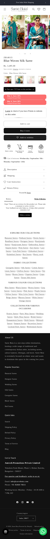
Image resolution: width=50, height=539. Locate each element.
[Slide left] (19, 53)
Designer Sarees (27, 241)
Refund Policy (10, 433)
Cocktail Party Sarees (16, 327)
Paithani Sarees (25, 238)
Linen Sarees (10, 271)
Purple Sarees (40, 291)
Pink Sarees (28, 291)
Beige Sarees (11, 297)
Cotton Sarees (37, 268)
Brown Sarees (34, 288)
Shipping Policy (11, 427)
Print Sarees (23, 248)
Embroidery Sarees (36, 244)
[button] (5, 9)
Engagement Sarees (15, 320)
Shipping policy (38, 530)
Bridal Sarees (36, 317)
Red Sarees (39, 294)
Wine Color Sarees (26, 294)
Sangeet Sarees (20, 323)
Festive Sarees (12, 314)
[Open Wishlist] (39, 9)
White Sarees (37, 297)
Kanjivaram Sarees (19, 244)
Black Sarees (21, 288)
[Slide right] (30, 53)
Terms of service (25, 530)
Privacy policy (13, 530)
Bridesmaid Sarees (34, 327)
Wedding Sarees (11, 384)
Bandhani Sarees (12, 241)
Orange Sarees (25, 301)
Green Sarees (16, 291)
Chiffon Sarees (23, 271)
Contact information (26, 534)
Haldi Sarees (29, 320)
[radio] (19, 80)
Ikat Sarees (27, 254)
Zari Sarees (34, 248)
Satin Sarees (36, 271)
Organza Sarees (31, 274)
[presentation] (6, 80)
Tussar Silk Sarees (28, 277)
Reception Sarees (35, 323)
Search (7, 422)
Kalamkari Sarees (14, 254)
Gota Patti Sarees (20, 251)
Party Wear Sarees (27, 314)
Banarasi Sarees (11, 238)
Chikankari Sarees (35, 251)
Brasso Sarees (18, 274)
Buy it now (25, 131)
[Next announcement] (45, 2)
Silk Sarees (25, 268)
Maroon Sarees (24, 297)
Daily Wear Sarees (21, 317)
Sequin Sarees (11, 248)
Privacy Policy (10, 438)
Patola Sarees (38, 238)
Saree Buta (15, 526)
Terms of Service (11, 444)
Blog (6, 449)
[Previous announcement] (4, 2)
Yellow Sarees (11, 294)
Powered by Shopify (25, 526)
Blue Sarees (10, 288)
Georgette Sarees (13, 268)
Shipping (15, 69)
